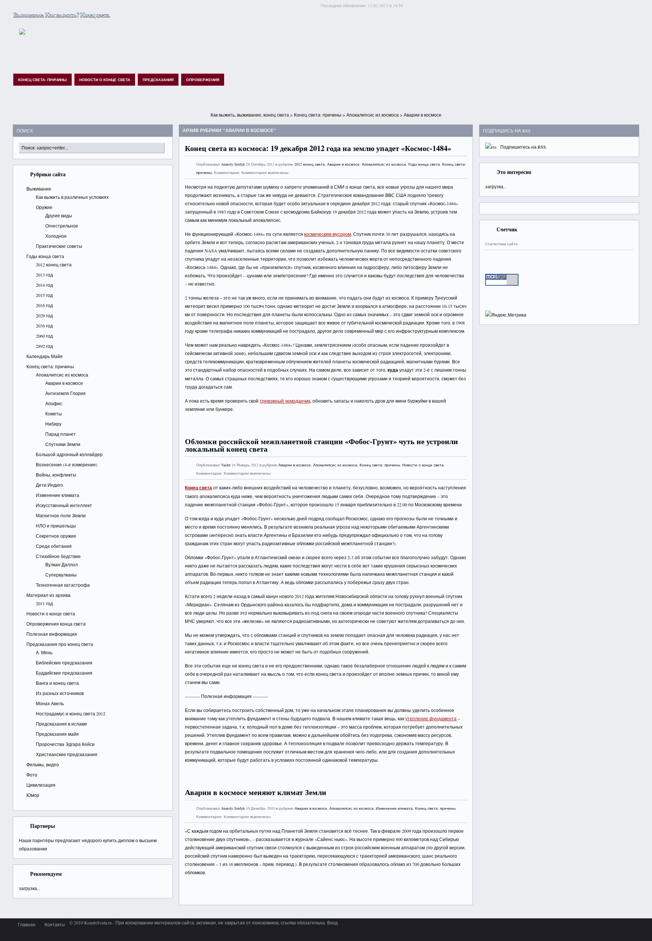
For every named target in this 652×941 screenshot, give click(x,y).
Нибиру (53, 424)
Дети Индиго (49, 485)
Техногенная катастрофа (63, 585)
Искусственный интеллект (64, 505)
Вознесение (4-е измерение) (66, 464)
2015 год (44, 295)
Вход (332, 922)
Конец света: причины (42, 79)
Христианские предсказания (66, 754)
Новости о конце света (104, 79)
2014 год (44, 285)
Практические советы (59, 246)
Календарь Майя (44, 356)
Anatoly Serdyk (233, 164)
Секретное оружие (56, 536)
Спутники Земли (62, 444)
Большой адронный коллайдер (69, 454)
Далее (453, 427)
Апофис (53, 403)
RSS (542, 147)
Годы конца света (45, 256)
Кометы (53, 414)
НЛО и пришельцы (56, 526)
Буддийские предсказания (64, 673)
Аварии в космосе (64, 383)
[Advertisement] (326, 108)
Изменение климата (57, 495)
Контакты (55, 924)
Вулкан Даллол (61, 564)
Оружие (44, 207)
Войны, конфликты (56, 475)
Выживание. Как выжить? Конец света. (61, 14)
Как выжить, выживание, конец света (250, 115)
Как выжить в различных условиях (72, 197)
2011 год (44, 603)
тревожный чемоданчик (285, 401)
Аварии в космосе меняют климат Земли (255, 792)
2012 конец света (54, 264)
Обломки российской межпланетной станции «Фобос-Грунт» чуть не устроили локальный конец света (321, 445)
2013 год (44, 275)
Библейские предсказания (64, 663)
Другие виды (58, 215)
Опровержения (202, 79)
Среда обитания (54, 546)
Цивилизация (40, 785)
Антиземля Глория (65, 393)
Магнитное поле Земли (61, 515)
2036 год (44, 326)
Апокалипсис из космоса (372, 115)
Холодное (56, 236)
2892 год (44, 346)
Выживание (38, 189)
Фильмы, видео (42, 764)
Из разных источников (60, 693)
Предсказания (158, 79)
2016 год (44, 305)
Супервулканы (61, 575)
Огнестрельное (61, 226)
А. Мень (44, 652)
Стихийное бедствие (58, 556)
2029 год (44, 315)
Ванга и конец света (57, 683)
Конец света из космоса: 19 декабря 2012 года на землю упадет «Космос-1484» (318, 148)
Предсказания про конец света (59, 644)
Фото (31, 775)
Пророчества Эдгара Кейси (65, 744)
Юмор (32, 795)
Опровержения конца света (56, 624)
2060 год (44, 336)
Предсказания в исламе (61, 724)
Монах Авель (50, 703)
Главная (26, 924)
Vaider (226, 464)
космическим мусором (327, 234)
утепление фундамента (431, 718)
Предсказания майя (57, 734)
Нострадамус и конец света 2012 (70, 713)
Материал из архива (48, 595)
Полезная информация (51, 634)
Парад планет (60, 434)
